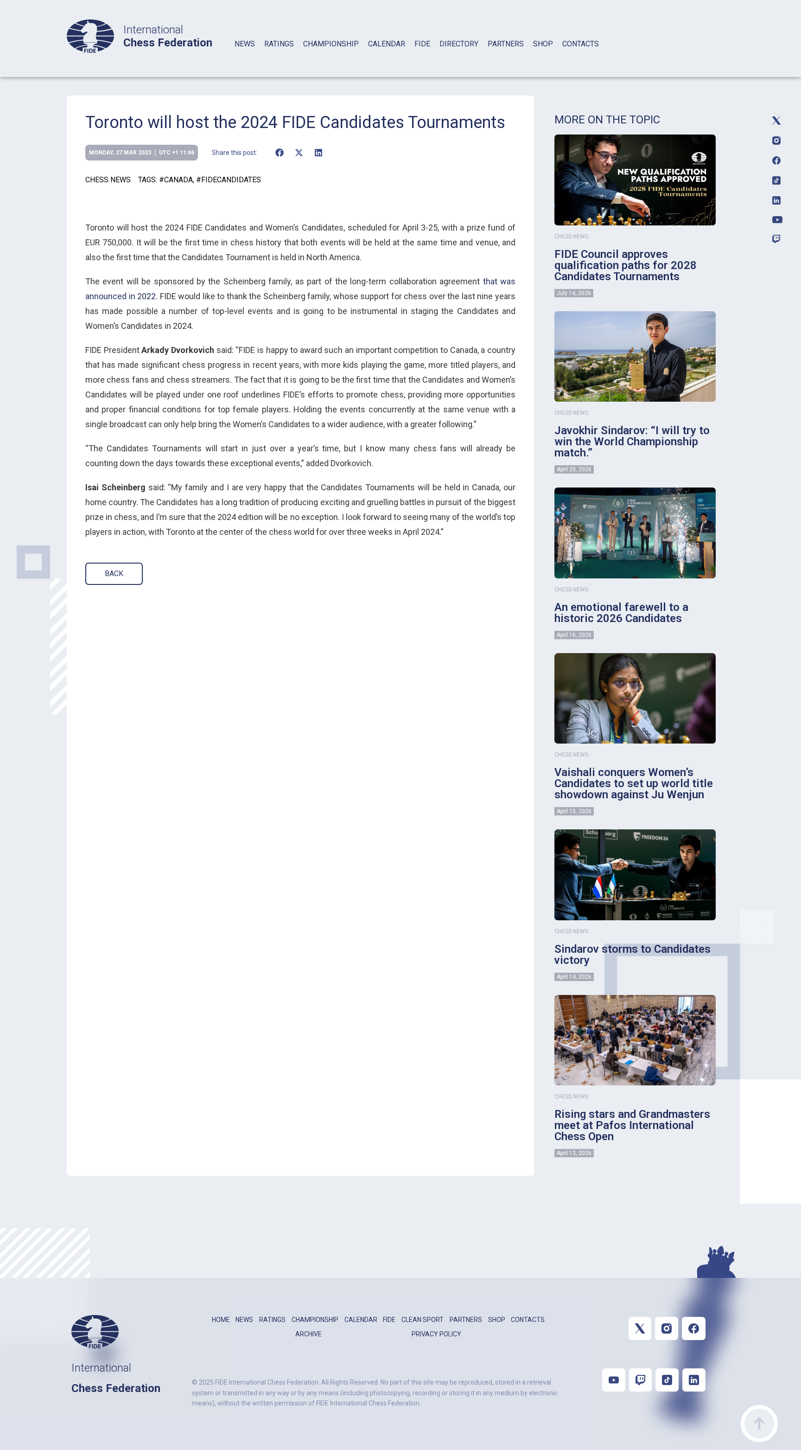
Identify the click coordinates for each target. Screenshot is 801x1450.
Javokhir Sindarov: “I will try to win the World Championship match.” (632, 441)
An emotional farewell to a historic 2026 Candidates (621, 613)
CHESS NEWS (108, 179)
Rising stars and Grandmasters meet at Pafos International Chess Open (632, 1125)
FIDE (422, 43)
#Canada (176, 179)
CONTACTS (580, 43)
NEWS (245, 43)
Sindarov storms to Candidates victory (632, 955)
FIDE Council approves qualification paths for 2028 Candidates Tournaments (625, 265)
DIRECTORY (458, 43)
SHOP (543, 43)
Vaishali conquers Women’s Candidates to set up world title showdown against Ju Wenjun (633, 783)
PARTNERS (506, 43)
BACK (114, 573)
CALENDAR (386, 43)
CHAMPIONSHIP (331, 43)
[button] (279, 152)
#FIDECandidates (228, 179)
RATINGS (279, 43)
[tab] (245, 56)
